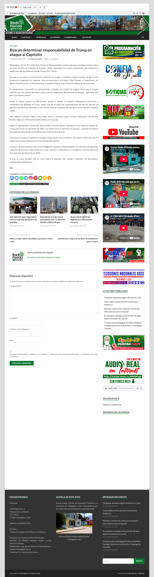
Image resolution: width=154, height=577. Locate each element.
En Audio (50, 13)
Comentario (16, 286)
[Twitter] (17, 178)
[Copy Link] (45, 178)
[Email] (40, 178)
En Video (42, 13)
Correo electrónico (20, 329)
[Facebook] (137, 13)
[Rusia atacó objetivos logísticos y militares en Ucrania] (84, 214)
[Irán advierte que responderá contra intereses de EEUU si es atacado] (23, 214)
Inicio (14, 37)
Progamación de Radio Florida (65, 13)
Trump (45, 184)
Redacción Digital (36, 59)
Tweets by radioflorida (112, 404)
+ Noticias (25, 37)
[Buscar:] (123, 561)
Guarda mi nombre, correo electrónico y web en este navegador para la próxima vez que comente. (54, 355)
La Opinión (55, 37)
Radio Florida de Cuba (31, 573)
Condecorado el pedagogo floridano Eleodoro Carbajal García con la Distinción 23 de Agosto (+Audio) (123, 325)
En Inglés (87, 37)
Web (11, 340)
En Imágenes (32, 13)
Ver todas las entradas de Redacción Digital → (44, 257)
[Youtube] (143, 13)
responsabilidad (35, 184)
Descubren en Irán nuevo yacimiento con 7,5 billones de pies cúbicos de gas (52, 219)
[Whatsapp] (21, 178)
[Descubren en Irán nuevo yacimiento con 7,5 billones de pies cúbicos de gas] (54, 214)
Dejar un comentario (51, 59)
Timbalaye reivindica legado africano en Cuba (122, 297)
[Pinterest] (35, 178)
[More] (49, 178)
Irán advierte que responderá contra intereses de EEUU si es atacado (23, 219)
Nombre (14, 318)
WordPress (132, 573)
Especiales (41, 37)
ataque (24, 184)
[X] (134, 13)
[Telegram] (26, 178)
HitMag (141, 573)
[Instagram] (140, 13)
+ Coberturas (70, 37)
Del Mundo (14, 46)
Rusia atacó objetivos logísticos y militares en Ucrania (81, 219)
